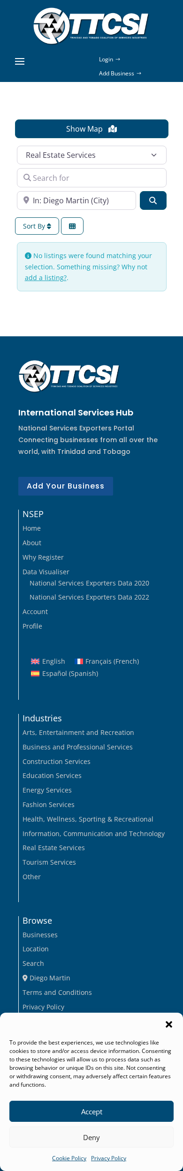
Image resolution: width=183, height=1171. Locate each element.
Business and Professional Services (78, 746)
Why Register (43, 557)
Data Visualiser (46, 571)
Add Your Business (66, 486)
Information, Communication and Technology (94, 833)
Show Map (85, 129)
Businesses (40, 934)
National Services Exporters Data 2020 (89, 582)
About (32, 542)
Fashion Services (49, 804)
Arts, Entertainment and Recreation (78, 732)
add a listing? (46, 277)
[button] (169, 1024)
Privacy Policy (108, 1158)
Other (32, 876)
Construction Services (57, 761)
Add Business (116, 73)
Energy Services (47, 790)
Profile (32, 626)
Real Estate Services (54, 847)
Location (36, 948)
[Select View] (72, 226)
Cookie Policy (69, 1158)
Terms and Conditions (57, 992)
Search (33, 963)
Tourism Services (49, 862)
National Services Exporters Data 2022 (89, 597)
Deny (91, 1137)
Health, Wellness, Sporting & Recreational (88, 819)
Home (32, 528)
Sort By (35, 226)
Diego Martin (49, 977)
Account (35, 611)
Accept (91, 1111)
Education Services (52, 775)
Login (106, 59)
